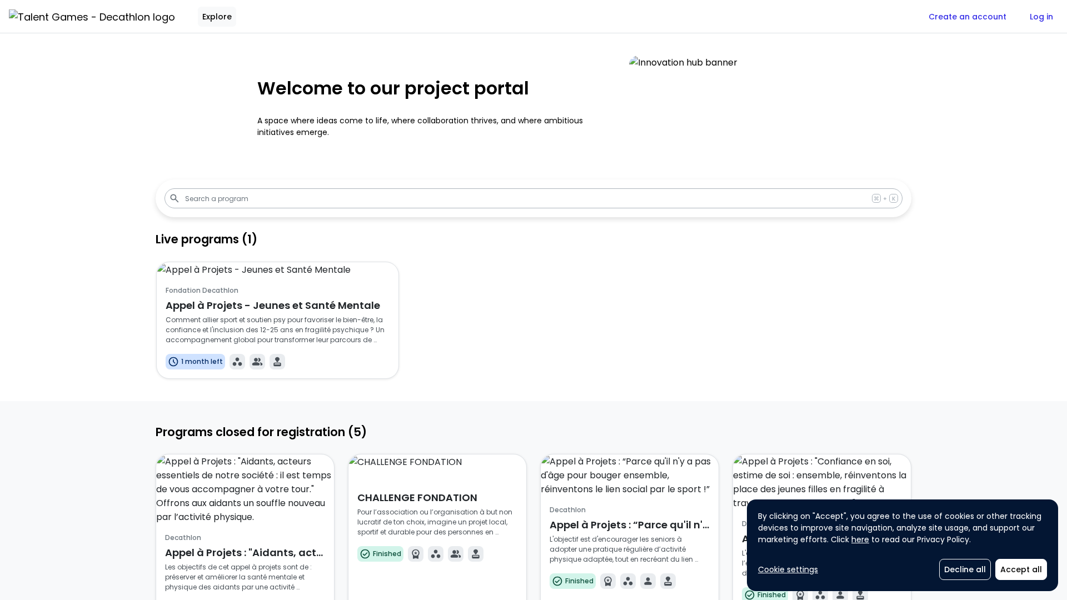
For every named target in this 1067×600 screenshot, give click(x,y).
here (860, 539)
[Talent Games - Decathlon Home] (92, 16)
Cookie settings (788, 569)
